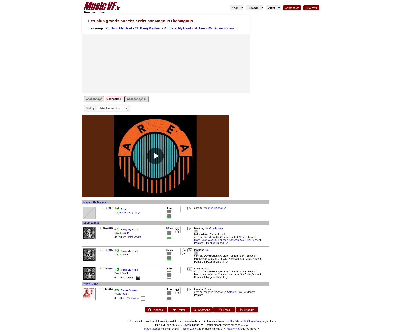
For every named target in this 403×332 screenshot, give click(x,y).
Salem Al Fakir (235, 292)
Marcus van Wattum (205, 240)
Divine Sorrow (129, 290)
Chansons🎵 (114, 99)
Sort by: (90, 108)
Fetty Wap (217, 228)
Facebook (158, 309)
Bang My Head (129, 229)
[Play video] (155, 156)
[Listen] (138, 277)
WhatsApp (204, 309)
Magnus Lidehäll (213, 208)
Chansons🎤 (94, 99)
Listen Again (134, 236)
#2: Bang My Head (148, 28)
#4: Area (199, 28)
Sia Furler (245, 240)
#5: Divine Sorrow (221, 28)
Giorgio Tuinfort (229, 237)
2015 (110, 249)
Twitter (181, 309)
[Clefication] (143, 298)
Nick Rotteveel (247, 237)
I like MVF (311, 7)
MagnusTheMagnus (95, 202)
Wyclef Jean (90, 283)
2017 (110, 208)
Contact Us (292, 7)
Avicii (208, 289)
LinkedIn (249, 309)
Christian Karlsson (228, 240)
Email (226, 309)
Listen (130, 277)
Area (124, 209)
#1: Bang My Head (118, 28)
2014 (110, 268)
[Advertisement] (166, 63)
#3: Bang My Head (177, 28)
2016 (110, 228)
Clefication (133, 298)
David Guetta (91, 222)
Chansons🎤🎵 (137, 99)
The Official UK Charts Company (248, 321)
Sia (207, 228)
